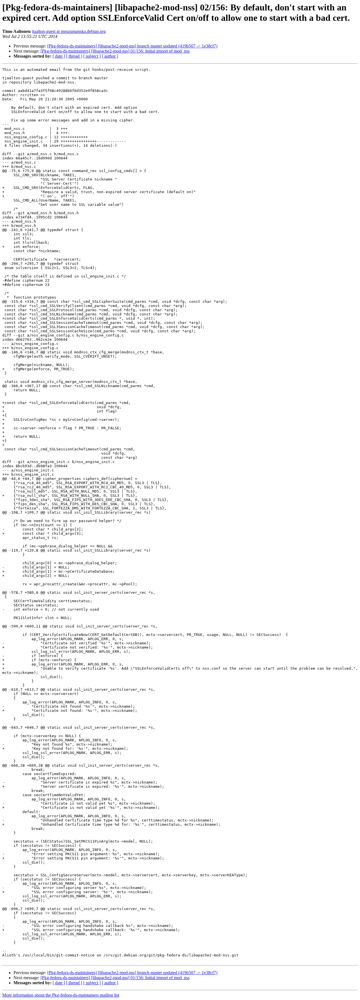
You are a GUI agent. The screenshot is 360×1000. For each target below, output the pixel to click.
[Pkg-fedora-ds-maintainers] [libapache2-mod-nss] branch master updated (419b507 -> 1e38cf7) (132, 46)
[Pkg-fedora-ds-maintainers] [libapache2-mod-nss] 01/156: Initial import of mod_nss (115, 51)
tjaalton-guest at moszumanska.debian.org (69, 31)
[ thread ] (74, 56)
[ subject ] (92, 56)
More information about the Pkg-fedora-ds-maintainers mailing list (60, 995)
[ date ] (59, 56)
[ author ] (110, 56)
